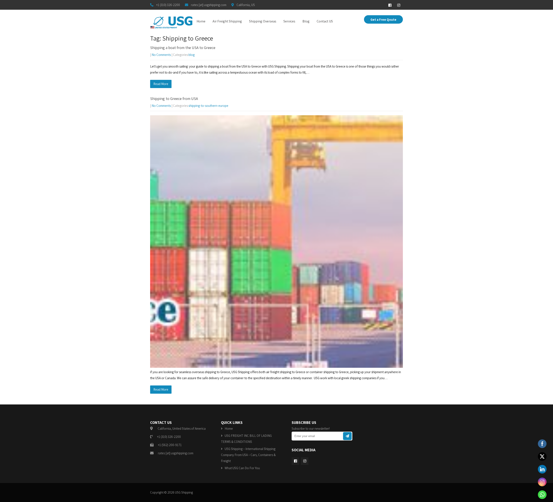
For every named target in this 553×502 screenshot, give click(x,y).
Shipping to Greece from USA (174, 98)
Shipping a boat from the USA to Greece (182, 47)
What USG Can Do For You (242, 468)
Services (289, 21)
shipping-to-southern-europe (208, 106)
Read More (160, 84)
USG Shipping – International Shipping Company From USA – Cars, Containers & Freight (248, 455)
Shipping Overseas (262, 21)
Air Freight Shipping (227, 21)
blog (192, 55)
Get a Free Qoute (383, 19)
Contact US (325, 21)
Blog (306, 21)
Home (201, 21)
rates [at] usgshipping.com (175, 453)
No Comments (161, 55)
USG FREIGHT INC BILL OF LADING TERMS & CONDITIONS (246, 439)
